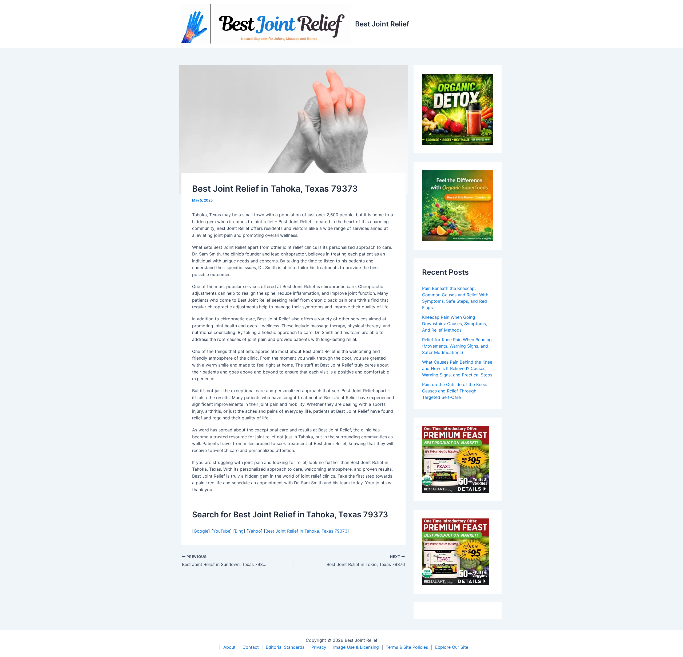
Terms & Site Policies (407, 647)
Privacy (318, 647)
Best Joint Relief (382, 24)
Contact (251, 647)
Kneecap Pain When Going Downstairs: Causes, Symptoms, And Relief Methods (454, 323)
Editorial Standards (285, 647)
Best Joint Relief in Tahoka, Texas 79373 (306, 531)
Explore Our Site (451, 647)
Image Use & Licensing (356, 647)
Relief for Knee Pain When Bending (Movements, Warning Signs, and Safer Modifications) (457, 346)
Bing (239, 531)
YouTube (221, 531)
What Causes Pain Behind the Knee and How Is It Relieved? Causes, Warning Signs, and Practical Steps (457, 368)
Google (201, 531)
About (229, 647)
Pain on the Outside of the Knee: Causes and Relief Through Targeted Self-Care (454, 391)
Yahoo (254, 531)
